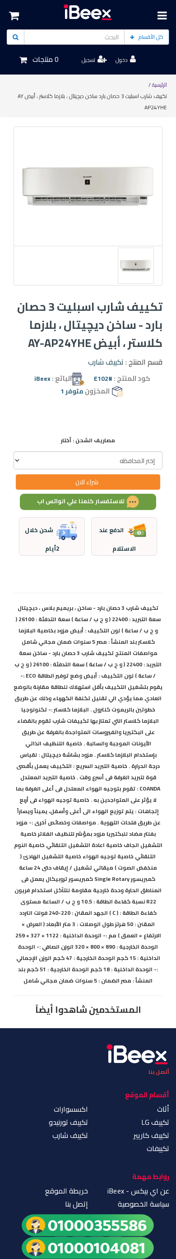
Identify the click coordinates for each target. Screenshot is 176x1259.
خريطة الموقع (66, 1191)
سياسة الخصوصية (143, 1204)
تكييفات (158, 1148)
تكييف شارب (106, 362)
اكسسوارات (71, 1109)
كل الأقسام (151, 37)
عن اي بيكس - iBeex (138, 1191)
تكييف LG (155, 1122)
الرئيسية (159, 85)
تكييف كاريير (151, 1135)
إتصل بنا (76, 1204)
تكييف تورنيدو (68, 1122)
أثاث (163, 1109)
